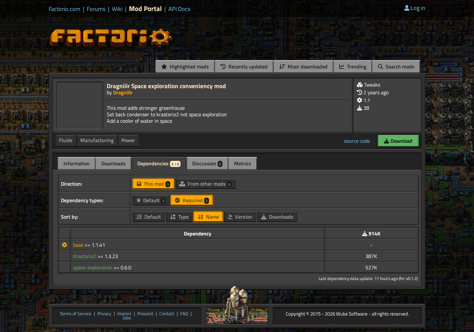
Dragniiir (123, 92)
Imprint (124, 314)
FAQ (184, 314)
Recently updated (247, 66)
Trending (356, 66)
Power (128, 140)
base (78, 245)
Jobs (127, 318)
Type (183, 217)
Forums (96, 9)
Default (153, 200)
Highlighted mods (188, 66)
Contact (166, 314)
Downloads (113, 163)
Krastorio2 (85, 256)
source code (357, 141)
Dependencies (158, 163)
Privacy (104, 314)
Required (194, 200)
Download (400, 141)
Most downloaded (307, 66)
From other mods (208, 184)
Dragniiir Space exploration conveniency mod (166, 85)
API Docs (179, 9)
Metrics (242, 163)
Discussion (206, 163)
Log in (417, 8)
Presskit (145, 314)
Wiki (117, 9)
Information (77, 163)
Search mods (399, 66)
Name (212, 217)
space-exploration (93, 267)
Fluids (66, 140)
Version (243, 217)
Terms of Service (75, 314)
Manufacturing (97, 140)
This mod (156, 184)
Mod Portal (145, 8)
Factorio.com (64, 9)
